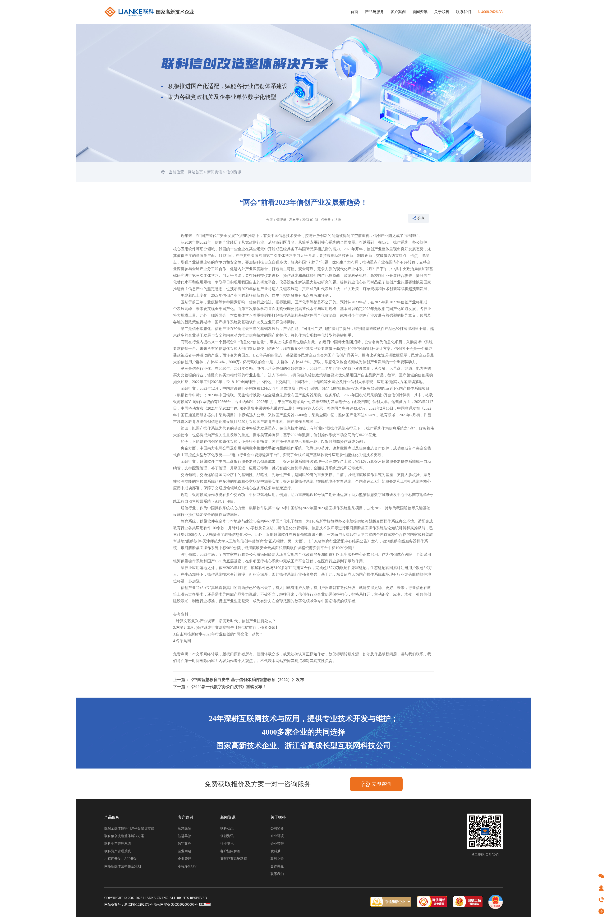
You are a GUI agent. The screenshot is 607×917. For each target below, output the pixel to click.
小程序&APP (187, 866)
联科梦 (276, 851)
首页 (354, 12)
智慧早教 (184, 836)
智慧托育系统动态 (233, 859)
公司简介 (277, 828)
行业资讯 (227, 843)
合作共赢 (277, 866)
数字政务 (184, 843)
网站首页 (195, 172)
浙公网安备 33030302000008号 (176, 904)
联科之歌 (277, 859)
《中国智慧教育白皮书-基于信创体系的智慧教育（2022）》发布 (246, 679)
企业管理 (184, 859)
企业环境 (277, 836)
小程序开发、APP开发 (120, 859)
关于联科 (441, 12)
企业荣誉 (277, 843)
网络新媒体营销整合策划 (122, 866)
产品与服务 (374, 12)
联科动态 (227, 828)
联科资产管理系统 (117, 851)
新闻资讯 (420, 12)
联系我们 (463, 12)
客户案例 (398, 12)
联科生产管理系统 (117, 843)
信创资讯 (233, 172)
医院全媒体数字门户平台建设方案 (129, 828)
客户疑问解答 (230, 851)
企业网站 (184, 851)
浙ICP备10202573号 (138, 904)
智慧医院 (184, 828)
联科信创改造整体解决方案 (124, 836)
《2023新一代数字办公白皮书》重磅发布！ (227, 687)
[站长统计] (205, 904)
